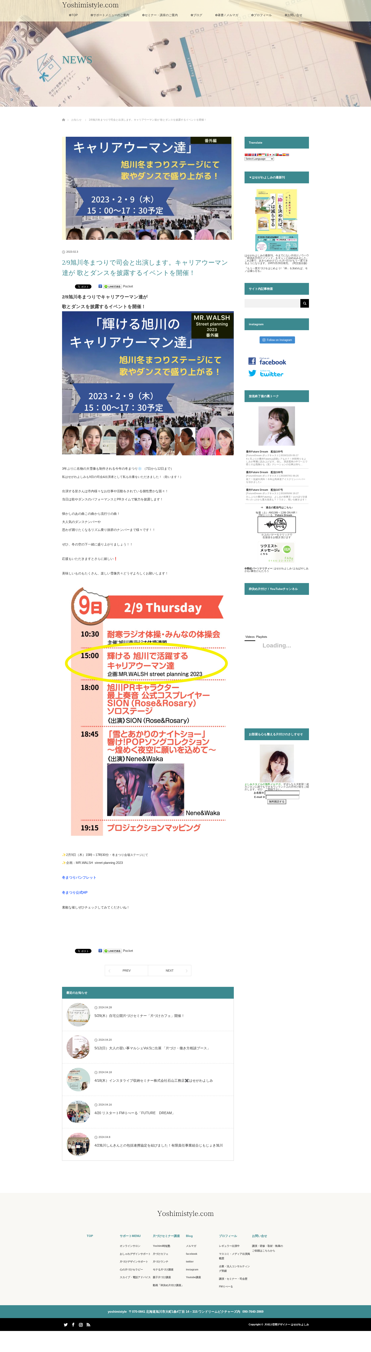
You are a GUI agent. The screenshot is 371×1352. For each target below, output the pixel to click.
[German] (260, 155)
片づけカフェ (160, 1253)
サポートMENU (130, 1236)
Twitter (65, 1324)
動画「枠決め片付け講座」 (168, 1285)
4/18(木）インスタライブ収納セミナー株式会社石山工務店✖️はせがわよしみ (153, 1080)
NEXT (170, 970)
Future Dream (283, 515)
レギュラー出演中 (229, 1245)
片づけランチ (160, 1261)
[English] (253, 155)
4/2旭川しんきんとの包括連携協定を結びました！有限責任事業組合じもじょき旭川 (158, 1145)
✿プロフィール (261, 15)
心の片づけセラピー (131, 1269)
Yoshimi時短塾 (161, 1245)
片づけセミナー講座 (166, 1236)
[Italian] (267, 155)
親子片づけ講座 (162, 1277)
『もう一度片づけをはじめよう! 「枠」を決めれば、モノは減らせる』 (276, 269)
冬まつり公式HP (75, 892)
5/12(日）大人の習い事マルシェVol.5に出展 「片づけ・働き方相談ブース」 (152, 1048)
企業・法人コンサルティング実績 (234, 1269)
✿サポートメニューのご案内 (110, 15)
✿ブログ (196, 15)
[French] (256, 155)
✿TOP (73, 15)
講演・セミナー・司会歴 (233, 1278)
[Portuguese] (277, 155)
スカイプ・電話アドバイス (135, 1277)
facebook (191, 1253)
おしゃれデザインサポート (135, 1253)
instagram (192, 1269)
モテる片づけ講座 (163, 1269)
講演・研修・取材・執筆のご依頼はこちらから (267, 1248)
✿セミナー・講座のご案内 (160, 15)
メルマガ (191, 1245)
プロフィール (228, 1236)
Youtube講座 (193, 1277)
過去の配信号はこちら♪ (279, 507)
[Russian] (280, 155)
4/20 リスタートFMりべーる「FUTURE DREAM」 (134, 1113)
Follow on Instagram (279, 340)
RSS (88, 1324)
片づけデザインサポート (134, 1261)
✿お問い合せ (293, 15)
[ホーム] (63, 114)
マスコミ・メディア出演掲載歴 (234, 1256)
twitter (190, 1261)
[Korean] (273, 155)
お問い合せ (259, 1236)
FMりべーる (226, 1286)
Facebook (73, 1324)
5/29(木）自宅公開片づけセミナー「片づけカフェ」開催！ (139, 1016)
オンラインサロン (130, 1245)
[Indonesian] (263, 155)
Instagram (80, 1324)
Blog (189, 1236)
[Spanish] (284, 155)
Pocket (128, 286)
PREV (127, 970)
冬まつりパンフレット (79, 877)
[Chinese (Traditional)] (249, 155)
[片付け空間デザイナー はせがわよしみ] (185, 1214)
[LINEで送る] (112, 286)
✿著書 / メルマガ (226, 15)
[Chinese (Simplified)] (246, 155)
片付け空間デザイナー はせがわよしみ (287, 1324)
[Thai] (287, 155)
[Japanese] (270, 155)
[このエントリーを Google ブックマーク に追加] (100, 286)
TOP (90, 1236)
